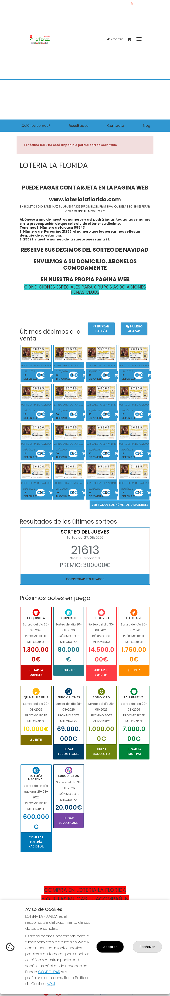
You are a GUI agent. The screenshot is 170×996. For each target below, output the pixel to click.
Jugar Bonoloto (101, 751)
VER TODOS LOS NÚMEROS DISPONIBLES (120, 505)
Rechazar (147, 946)
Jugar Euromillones (68, 751)
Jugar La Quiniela (36, 672)
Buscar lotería (102, 328)
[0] (131, 39)
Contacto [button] (115, 125)
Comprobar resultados (85, 579)
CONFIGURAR (49, 971)
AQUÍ (51, 983)
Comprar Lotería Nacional (36, 842)
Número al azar (135, 328)
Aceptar (110, 946)
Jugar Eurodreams (68, 820)
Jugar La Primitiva (134, 751)
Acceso (117, 39)
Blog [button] (146, 125)
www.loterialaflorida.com (85, 199)
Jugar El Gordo (101, 672)
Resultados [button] (79, 125)
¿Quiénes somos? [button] (35, 125)
